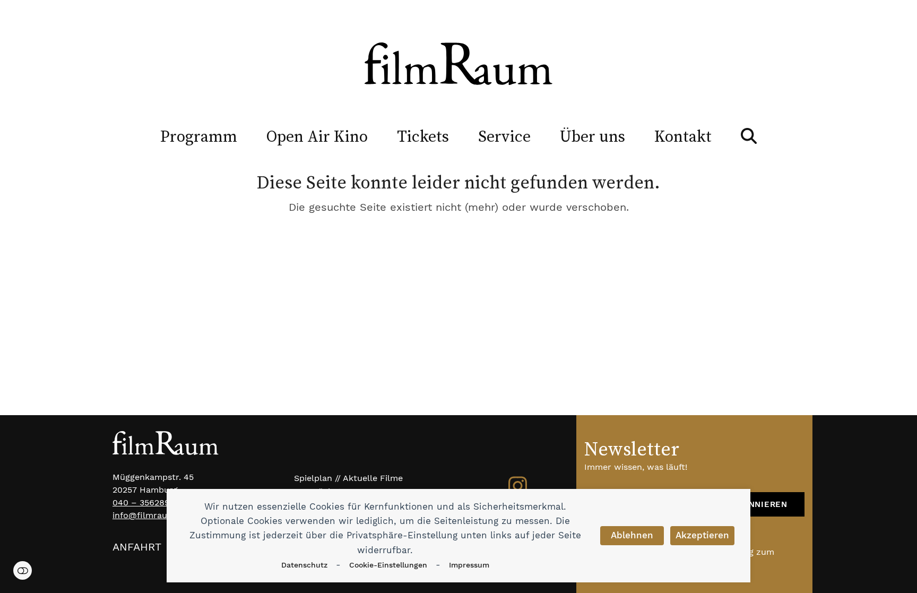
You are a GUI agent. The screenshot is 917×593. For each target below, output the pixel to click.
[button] (748, 135)
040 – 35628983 (146, 502)
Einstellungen (22, 570)
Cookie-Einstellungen (388, 565)
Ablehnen (632, 535)
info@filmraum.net (152, 515)
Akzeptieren (702, 535)
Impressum (469, 565)
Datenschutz (304, 565)
